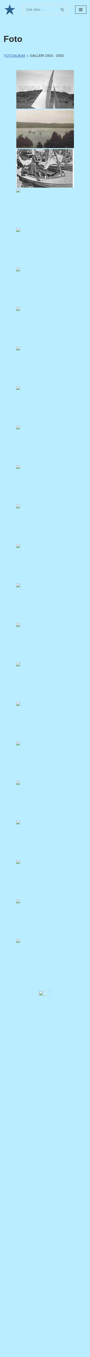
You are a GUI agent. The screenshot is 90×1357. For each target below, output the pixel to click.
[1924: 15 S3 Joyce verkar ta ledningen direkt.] (45, 208)
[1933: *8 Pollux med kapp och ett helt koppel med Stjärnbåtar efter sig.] (45, 918)
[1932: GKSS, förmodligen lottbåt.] (45, 760)
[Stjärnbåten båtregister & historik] (10, 9)
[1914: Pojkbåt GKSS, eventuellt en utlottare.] (45, 89)
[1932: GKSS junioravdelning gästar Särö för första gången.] (45, 879)
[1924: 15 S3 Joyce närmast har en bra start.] (45, 287)
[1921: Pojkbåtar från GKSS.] (45, 247)
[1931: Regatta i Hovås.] (45, 602)
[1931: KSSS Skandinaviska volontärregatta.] (45, 642)
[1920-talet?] (45, 168)
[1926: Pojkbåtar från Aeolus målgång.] (45, 366)
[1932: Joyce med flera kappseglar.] (45, 681)
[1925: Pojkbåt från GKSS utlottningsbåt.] (45, 326)
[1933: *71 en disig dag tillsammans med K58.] (45, 958)
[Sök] (62, 9)
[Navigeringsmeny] (80, 10)
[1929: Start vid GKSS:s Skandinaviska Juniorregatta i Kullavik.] (45, 484)
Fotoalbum (14, 56)
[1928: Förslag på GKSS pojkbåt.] (45, 405)
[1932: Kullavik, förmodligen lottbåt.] (45, 800)
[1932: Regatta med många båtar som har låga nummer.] (45, 721)
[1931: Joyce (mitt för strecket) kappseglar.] (45, 563)
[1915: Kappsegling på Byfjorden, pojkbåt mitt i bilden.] (45, 129)
